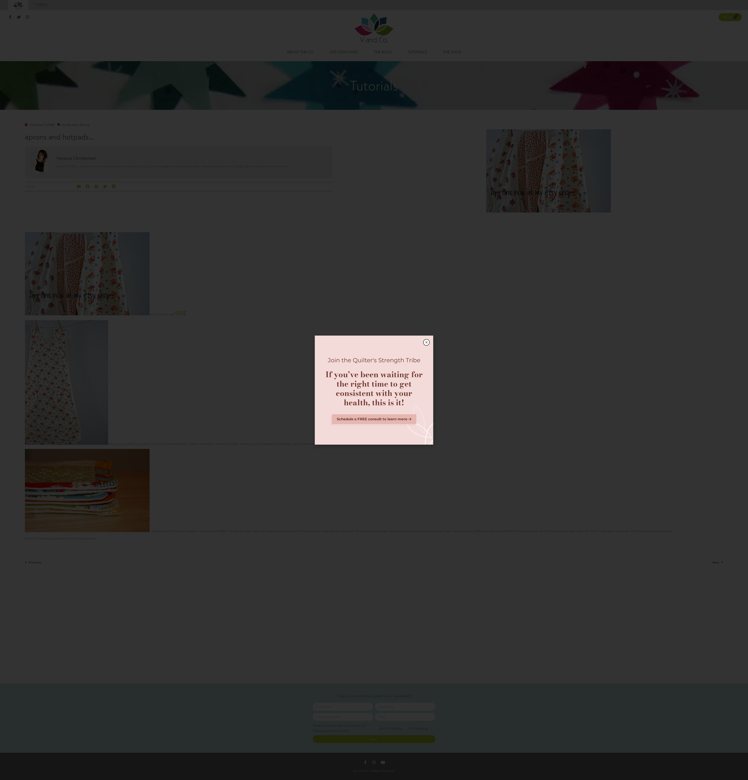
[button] (426, 342)
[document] (374, 390)
